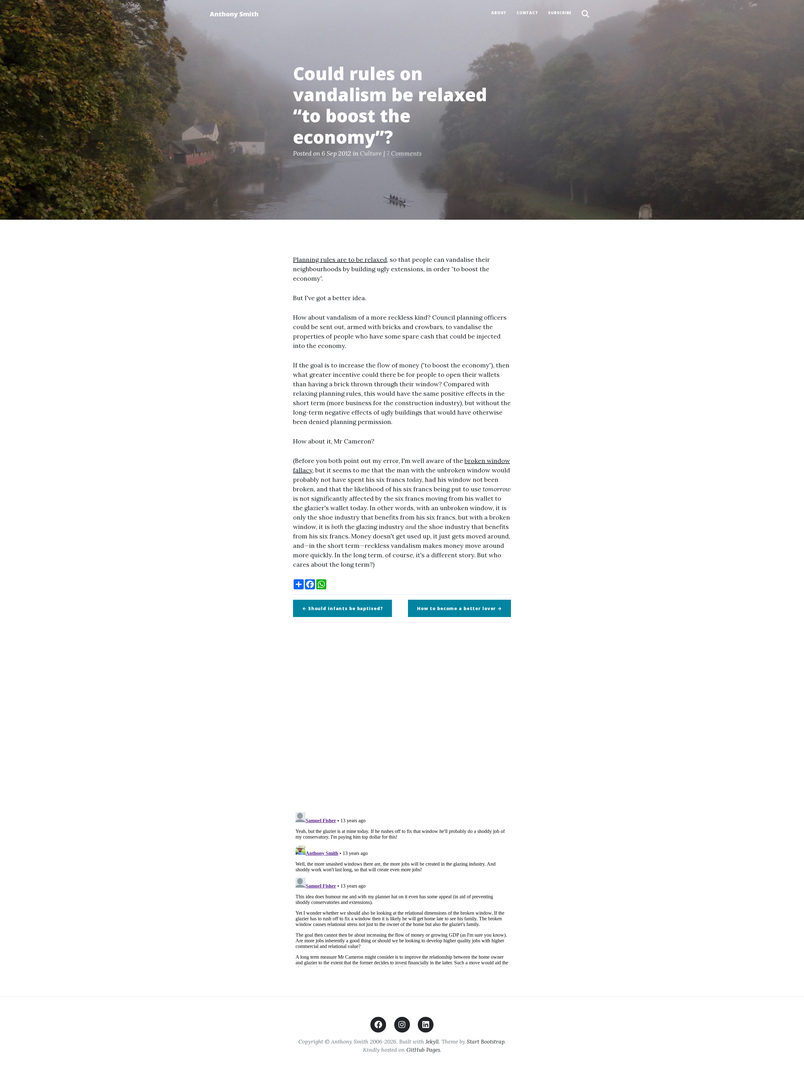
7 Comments (404, 153)
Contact (527, 12)
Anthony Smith (234, 14)
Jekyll (432, 1041)
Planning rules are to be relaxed (340, 259)
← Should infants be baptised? (342, 608)
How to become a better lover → (459, 608)
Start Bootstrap (486, 1041)
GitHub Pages (423, 1049)
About (499, 12)
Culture (371, 153)
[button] (585, 14)
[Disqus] (402, 715)
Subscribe (560, 12)
